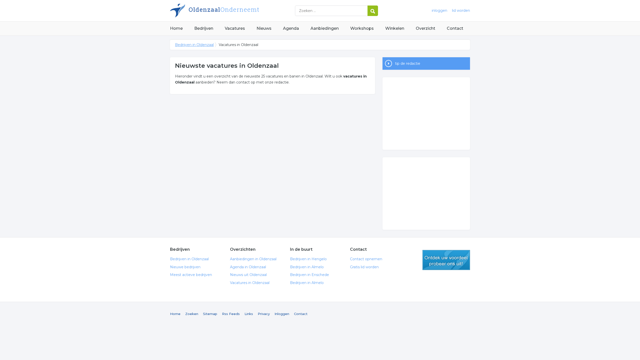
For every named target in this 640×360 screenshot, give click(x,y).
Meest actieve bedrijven (191, 274)
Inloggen (281, 314)
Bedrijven (203, 28)
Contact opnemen (366, 259)
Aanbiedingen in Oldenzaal (253, 259)
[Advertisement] (426, 113)
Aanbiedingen (324, 28)
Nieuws (264, 28)
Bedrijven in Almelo (307, 267)
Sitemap (210, 314)
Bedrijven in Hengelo (308, 259)
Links (248, 314)
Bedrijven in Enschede (309, 274)
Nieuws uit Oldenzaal (248, 274)
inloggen (439, 10)
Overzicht (425, 28)
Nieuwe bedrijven (185, 267)
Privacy (264, 314)
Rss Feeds (231, 314)
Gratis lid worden (364, 267)
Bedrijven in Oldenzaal (232, 10)
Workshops (362, 28)
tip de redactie (407, 63)
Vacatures (235, 28)
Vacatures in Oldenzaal (250, 282)
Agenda (291, 28)
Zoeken (191, 314)
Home (176, 28)
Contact (455, 28)
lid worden (461, 10)
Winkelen (394, 28)
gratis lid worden (446, 260)
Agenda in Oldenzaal (248, 267)
